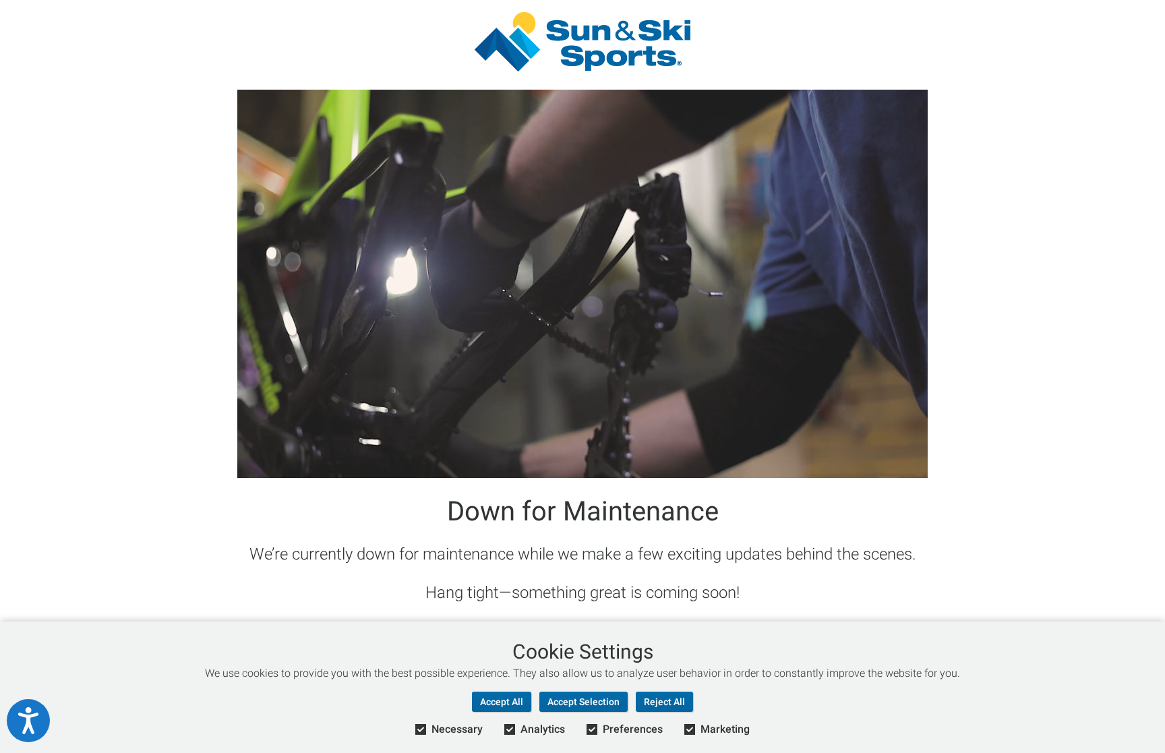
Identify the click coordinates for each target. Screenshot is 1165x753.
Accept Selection (583, 701)
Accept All (501, 701)
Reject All (664, 701)
